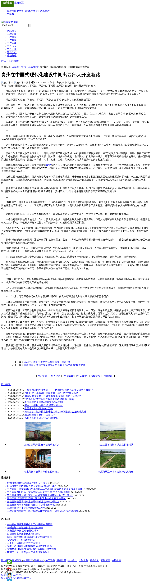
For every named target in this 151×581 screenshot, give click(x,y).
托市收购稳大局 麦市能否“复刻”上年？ (37, 486)
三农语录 (12, 46)
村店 (3, 61)
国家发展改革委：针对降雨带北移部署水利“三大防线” (52, 396)
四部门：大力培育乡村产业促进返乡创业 (28, 552)
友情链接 (116, 560)
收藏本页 (19, 2)
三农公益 (12, 52)
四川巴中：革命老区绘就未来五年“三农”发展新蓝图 (51, 393)
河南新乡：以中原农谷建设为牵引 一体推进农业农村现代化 (55, 411)
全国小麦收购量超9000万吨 (38, 408)
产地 (33, 11)
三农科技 (12, 37)
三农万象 (12, 43)
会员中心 (7, 2)
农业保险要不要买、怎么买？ (39, 414)
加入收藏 (55, 376)
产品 (42, 11)
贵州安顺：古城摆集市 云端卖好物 (25, 527)
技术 (16, 61)
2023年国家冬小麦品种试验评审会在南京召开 (47, 362)
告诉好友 (69, 376)
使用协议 (28, 560)
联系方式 (39, 560)
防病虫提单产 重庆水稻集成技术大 (41, 444)
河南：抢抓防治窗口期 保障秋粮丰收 (43, 405)
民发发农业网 (14, 11)
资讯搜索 (42, 376)
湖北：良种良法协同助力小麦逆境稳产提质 (29, 537)
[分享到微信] (9, 562)
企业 (37, 11)
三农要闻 (12, 34)
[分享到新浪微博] (9, 568)
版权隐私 (17, 560)
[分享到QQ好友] (9, 575)
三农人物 (12, 49)
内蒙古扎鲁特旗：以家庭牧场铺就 (115, 444)
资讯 (23, 11)
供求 (28, 11)
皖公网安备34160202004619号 (16, 578)
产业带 (9, 61)
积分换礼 (94, 560)
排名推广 (72, 560)
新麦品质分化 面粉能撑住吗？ (22, 530)
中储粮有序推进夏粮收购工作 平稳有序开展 (29, 524)
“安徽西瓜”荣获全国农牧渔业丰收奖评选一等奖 (49, 399)
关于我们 (50, 560)
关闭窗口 (108, 376)
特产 (47, 11)
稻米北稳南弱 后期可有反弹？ (32, 483)
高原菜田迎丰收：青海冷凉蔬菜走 (115, 471)
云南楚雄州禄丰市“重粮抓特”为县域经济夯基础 (31, 549)
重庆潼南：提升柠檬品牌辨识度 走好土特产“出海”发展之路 (55, 365)
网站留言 (105, 560)
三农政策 (12, 40)
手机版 (10, 14)
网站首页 (12, 30)
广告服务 (83, 560)
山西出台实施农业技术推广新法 (23, 533)
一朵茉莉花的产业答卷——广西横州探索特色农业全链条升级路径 (58, 390)
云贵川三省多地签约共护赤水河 (23, 543)
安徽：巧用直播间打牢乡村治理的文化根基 (29, 546)
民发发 (15, 66)
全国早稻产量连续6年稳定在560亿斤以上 (45, 402)
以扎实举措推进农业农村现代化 (41, 418)
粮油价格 (12, 55)
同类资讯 (6, 384)
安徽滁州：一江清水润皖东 (21, 540)
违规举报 (95, 376)
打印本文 (82, 376)
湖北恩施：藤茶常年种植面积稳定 (41, 471)
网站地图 (61, 560)
